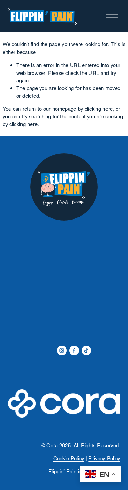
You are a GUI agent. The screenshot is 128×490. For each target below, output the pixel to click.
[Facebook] (74, 350)
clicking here (99, 108)
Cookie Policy (68, 458)
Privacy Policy (104, 458)
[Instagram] (62, 350)
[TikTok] (86, 350)
